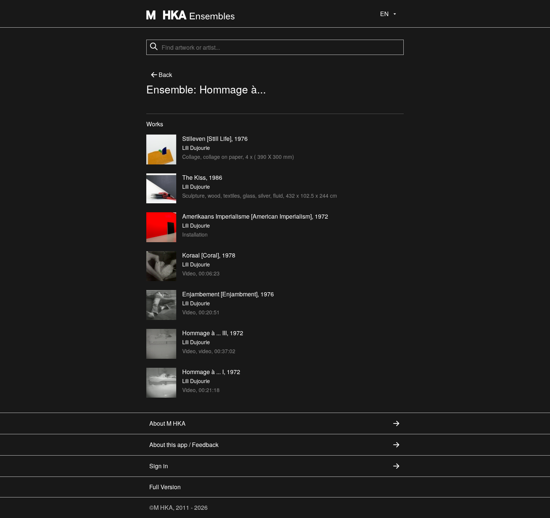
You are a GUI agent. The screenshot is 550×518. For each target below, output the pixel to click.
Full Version (165, 486)
